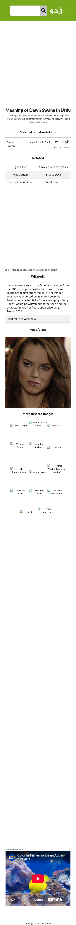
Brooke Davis (54, 174)
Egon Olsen (20, 167)
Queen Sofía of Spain (20, 182)
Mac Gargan (20, 174)
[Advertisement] (38, 63)
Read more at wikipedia (21, 318)
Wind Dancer (54, 182)
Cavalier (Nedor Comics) (53, 167)
